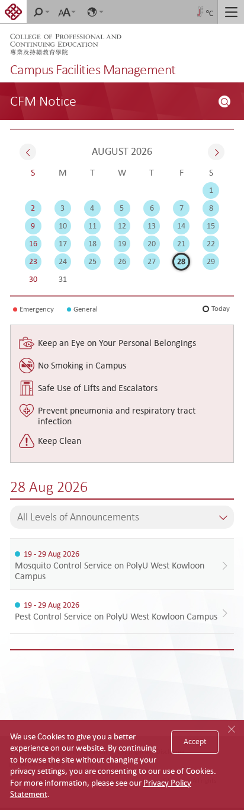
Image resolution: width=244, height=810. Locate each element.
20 (151, 243)
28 (181, 261)
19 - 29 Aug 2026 (51, 553)
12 (122, 225)
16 (33, 243)
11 (92, 225)
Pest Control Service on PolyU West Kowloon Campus (116, 616)
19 (122, 243)
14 (181, 225)
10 (63, 225)
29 (211, 261)
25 (92, 261)
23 (33, 261)
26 (122, 261)
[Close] (232, 729)
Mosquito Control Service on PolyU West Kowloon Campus (109, 570)
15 (211, 225)
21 (181, 243)
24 (63, 261)
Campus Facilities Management (93, 69)
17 (63, 243)
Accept (195, 741)
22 (211, 243)
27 (151, 261)
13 (151, 225)
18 (92, 243)
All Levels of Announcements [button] (78, 516)
